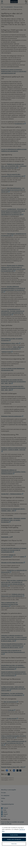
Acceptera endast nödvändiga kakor (14, 839)
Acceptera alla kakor (14, 835)
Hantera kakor (14, 843)
